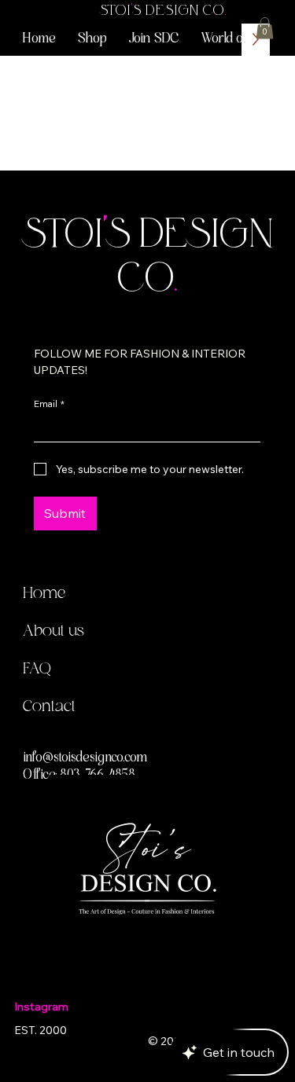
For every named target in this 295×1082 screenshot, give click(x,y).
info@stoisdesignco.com (85, 758)
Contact (49, 707)
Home (44, 594)
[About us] (236, 632)
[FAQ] (236, 669)
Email (49, 403)
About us (53, 632)
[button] (240, 40)
